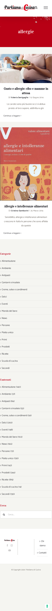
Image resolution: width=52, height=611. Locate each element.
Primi (4, 340)
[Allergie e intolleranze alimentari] (26, 164)
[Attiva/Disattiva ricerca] (36, 7)
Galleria (29, 68)
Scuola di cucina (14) (12, 487)
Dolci (4, 297)
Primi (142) (7, 465)
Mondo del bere (9, 311)
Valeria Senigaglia (19, 97)
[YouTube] (9, 550)
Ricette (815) (8, 480)
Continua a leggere (11, 115)
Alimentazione (9, 261)
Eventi (5, 304)
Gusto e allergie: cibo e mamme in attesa (22, 68)
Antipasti (6, 275)
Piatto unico (7, 332)
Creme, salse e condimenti (14, 289)
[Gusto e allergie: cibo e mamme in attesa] (26, 68)
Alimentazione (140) (11, 387)
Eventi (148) (7, 430)
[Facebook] (7, 545)
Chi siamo (42, 543)
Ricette (5, 354)
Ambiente (6, 268)
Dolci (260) (7, 423)
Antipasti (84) (8, 401)
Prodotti (6, 347)
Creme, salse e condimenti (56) (17, 415)
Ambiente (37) (8, 394)
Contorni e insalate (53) (13, 408)
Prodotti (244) (8, 473)
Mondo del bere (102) (12, 437)
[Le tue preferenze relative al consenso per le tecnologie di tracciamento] (47, 606)
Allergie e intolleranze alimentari (22, 164)
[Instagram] (12, 545)
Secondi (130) (8, 494)
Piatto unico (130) (10, 458)
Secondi (5, 368)
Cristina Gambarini (20, 210)
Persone (6, 325)
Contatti (42, 553)
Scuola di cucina (10, 361)
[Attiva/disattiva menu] (46, 7)
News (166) (7, 444)
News (4, 318)
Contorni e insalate (11, 282)
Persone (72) (8, 451)
